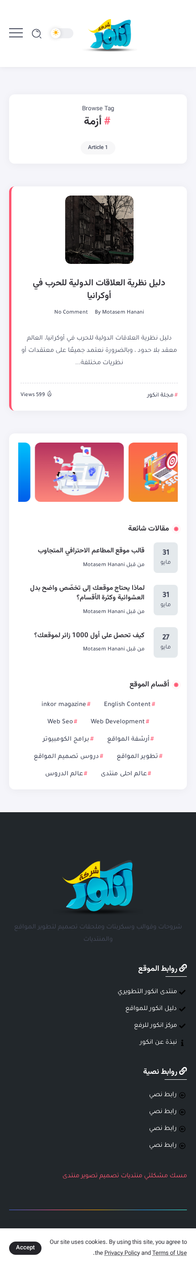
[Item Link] (99, 230)
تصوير (89, 1176)
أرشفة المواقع (128, 739)
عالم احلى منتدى (124, 774)
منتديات (131, 1176)
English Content (127, 704)
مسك (178, 1176)
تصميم (109, 1176)
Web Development (118, 722)
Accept (25, 1248)
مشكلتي (156, 1176)
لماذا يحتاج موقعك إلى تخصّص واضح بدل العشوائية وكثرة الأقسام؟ (87, 593)
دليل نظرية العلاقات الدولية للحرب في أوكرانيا (99, 289)
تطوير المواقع (137, 756)
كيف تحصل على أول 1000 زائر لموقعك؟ (89, 635)
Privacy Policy (122, 1253)
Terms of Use (169, 1253)
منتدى (70, 1176)
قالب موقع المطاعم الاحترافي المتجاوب (91, 551)
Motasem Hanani (123, 313)
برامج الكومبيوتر (66, 739)
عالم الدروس (64, 774)
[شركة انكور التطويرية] (110, 34)
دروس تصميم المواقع (66, 756)
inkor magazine (63, 704)
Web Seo (60, 722)
